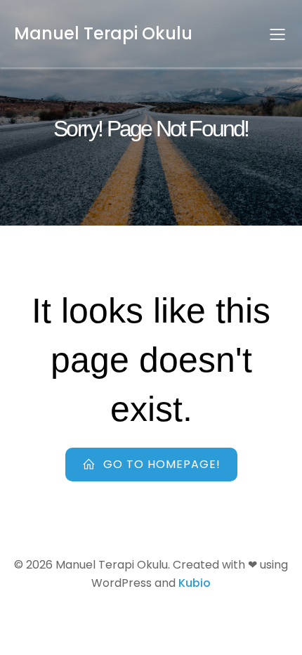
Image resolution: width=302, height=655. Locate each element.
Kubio (194, 583)
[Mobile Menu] (277, 33)
